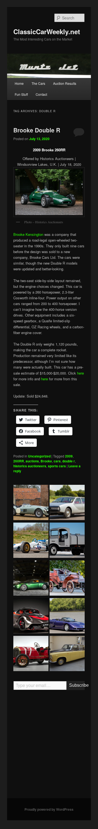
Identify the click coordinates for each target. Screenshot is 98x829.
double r (68, 461)
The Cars (38, 83)
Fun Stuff (21, 94)
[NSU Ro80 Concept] (67, 503)
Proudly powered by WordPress (49, 809)
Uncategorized (39, 456)
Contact (41, 94)
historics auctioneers (29, 465)
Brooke (46, 461)
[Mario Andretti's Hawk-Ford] (30, 541)
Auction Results (64, 83)
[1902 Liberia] (67, 578)
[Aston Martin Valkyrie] (30, 616)
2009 (69, 456)
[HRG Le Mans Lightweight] (30, 503)
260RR (18, 461)
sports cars (57, 465)
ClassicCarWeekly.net (46, 31)
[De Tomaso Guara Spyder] (67, 616)
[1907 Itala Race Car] (30, 654)
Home (19, 83)
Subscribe (76, 685)
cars (57, 461)
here (80, 373)
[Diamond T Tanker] (67, 541)
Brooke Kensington (28, 234)
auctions (32, 461)
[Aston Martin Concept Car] (30, 578)
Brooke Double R (36, 130)
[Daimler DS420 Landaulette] (67, 654)
